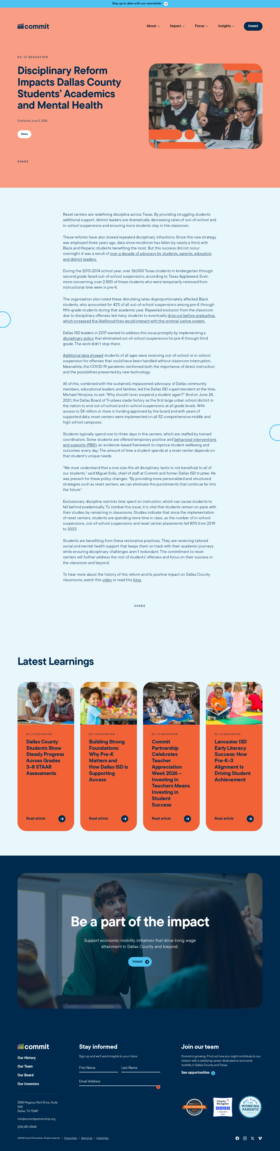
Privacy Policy (70, 1138)
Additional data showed (83, 356)
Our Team (25, 1066)
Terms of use (86, 1138)
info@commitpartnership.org (36, 1119)
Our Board (26, 1075)
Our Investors (28, 1084)
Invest (253, 26)
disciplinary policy (78, 339)
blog (137, 580)
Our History (27, 1058)
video (107, 580)
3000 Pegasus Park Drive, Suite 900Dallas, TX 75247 (38, 1107)
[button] (153, 26)
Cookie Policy (102, 1138)
